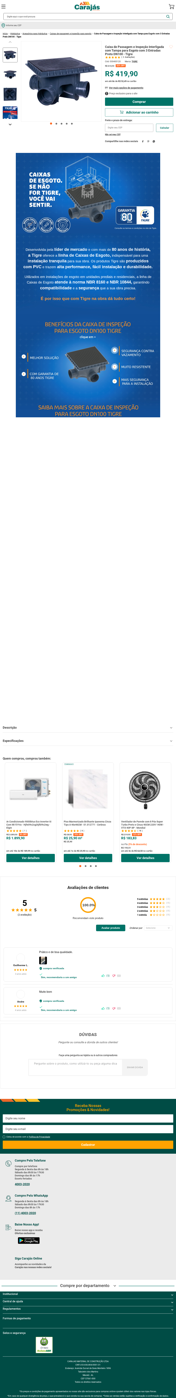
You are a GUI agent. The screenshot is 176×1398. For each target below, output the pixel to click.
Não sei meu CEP (113, 134)
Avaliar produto (110, 923)
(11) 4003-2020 (25, 1208)
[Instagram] (26, 1273)
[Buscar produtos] (168, 16)
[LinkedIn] (41, 1273)
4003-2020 (22, 1179)
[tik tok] (49, 1273)
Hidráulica (15, 33)
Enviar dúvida (135, 1062)
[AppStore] (29, 1244)
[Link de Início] (5, 33)
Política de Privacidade (39, 1132)
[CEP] (129, 125)
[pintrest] (57, 1273)
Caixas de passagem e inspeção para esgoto (70, 33)
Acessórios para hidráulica (35, 33)
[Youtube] (34, 1273)
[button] (80, 861)
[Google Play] (29, 1236)
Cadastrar (88, 1140)
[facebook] (142, 141)
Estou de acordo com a (28, 1132)
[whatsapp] (153, 141)
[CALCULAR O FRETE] (164, 128)
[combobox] (87, 16)
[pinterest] (148, 141)
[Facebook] (18, 1273)
